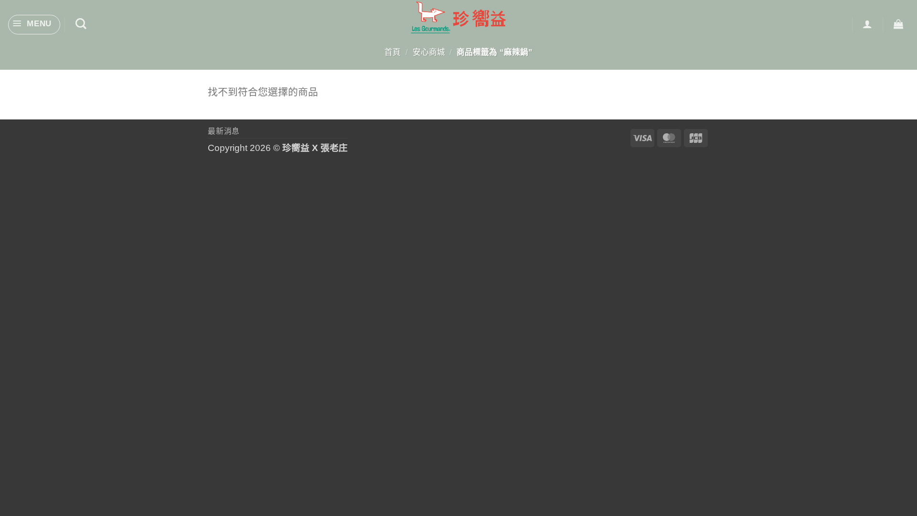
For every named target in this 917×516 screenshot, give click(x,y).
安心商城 (429, 52)
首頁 (392, 52)
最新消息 (224, 131)
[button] (34, 25)
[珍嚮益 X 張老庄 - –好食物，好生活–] (458, 17)
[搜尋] (81, 23)
